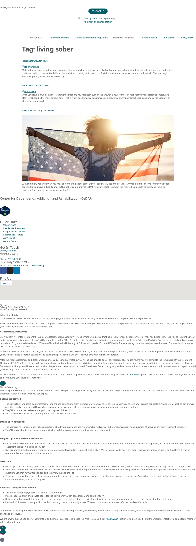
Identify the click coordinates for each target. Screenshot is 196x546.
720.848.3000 (112, 518)
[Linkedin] (16, 270)
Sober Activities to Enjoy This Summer (38, 110)
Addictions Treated (59, 37)
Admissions (168, 37)
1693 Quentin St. (8, 250)
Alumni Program (149, 37)
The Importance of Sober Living (35, 85)
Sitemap (4, 305)
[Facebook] (3, 270)
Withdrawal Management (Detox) (91, 37)
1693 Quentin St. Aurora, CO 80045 (17, 7)
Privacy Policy (186, 37)
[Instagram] (10, 270)
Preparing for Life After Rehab (35, 60)
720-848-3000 (132, 374)
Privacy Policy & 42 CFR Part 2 (14, 307)
